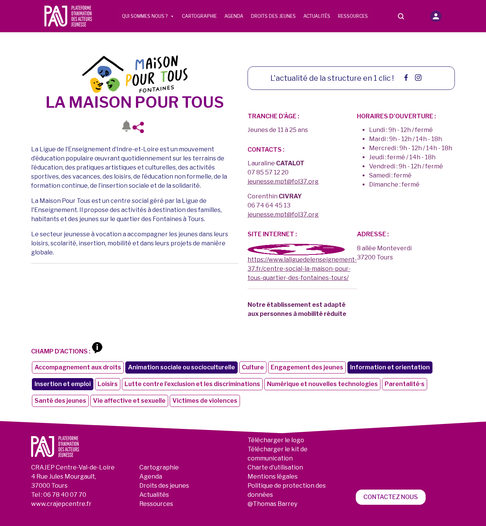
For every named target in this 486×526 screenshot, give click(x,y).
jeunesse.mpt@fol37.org (283, 181)
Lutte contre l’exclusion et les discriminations (192, 384)
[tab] (296, 249)
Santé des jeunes (60, 400)
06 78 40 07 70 (64, 494)
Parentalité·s (404, 384)
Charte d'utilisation (275, 467)
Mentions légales (273, 476)
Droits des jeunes (273, 16)
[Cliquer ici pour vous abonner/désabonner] (126, 127)
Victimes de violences (204, 400)
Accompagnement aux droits (78, 367)
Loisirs (108, 384)
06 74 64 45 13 (269, 205)
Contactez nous (390, 497)
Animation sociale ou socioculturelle (181, 367)
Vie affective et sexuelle (129, 400)
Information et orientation (390, 367)
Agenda (233, 16)
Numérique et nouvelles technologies (322, 384)
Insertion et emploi (63, 384)
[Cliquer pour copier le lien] (140, 127)
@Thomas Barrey (272, 503)
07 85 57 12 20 (268, 172)
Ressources (353, 16)
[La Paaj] (68, 15)
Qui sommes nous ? (144, 16)
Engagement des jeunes (307, 367)
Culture (253, 367)
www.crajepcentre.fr (61, 503)
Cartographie (199, 16)
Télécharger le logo (276, 440)
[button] (436, 16)
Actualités (316, 16)
